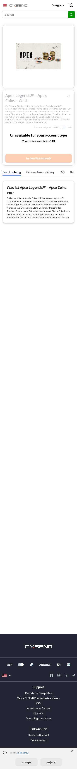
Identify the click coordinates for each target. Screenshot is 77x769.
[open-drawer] (5, 5)
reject (51, 762)
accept (26, 762)
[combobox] (33, 14)
